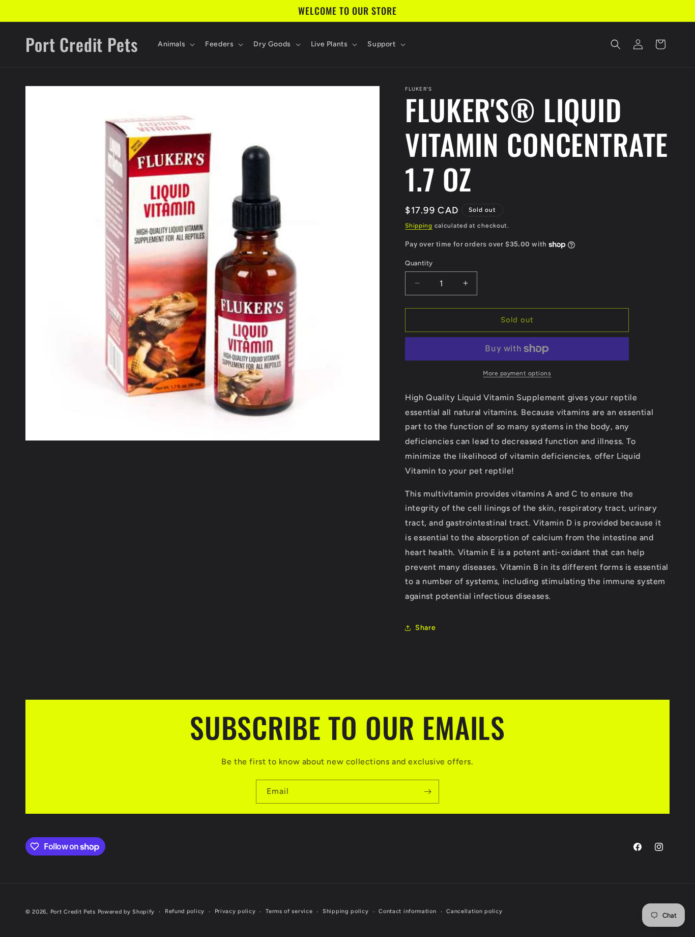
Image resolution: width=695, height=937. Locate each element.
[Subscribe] (427, 792)
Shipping (418, 225)
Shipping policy (346, 911)
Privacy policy (235, 911)
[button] (175, 44)
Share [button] (425, 627)
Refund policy (185, 911)
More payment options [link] (517, 373)
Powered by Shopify (126, 911)
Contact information (407, 911)
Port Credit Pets (73, 911)
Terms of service (289, 911)
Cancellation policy (474, 911)
